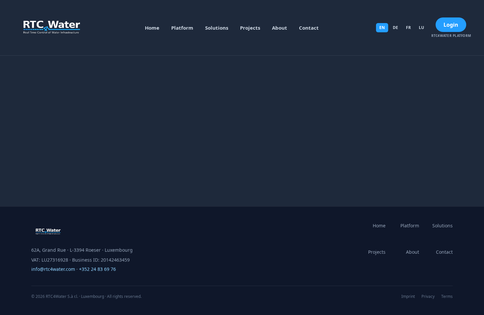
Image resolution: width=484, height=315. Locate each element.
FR (408, 27)
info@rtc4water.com (53, 269)
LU (421, 27)
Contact (309, 27)
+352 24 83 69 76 (97, 269)
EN (382, 27)
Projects (250, 27)
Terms (447, 296)
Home (152, 27)
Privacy (428, 296)
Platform (182, 27)
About (279, 27)
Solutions (216, 27)
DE (395, 27)
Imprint (408, 296)
